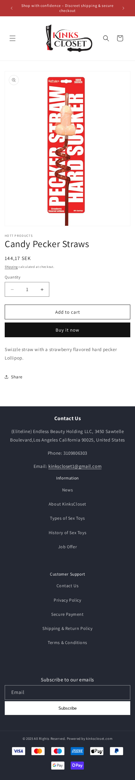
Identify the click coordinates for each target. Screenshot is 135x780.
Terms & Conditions (67, 642)
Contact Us (68, 585)
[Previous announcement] (12, 8)
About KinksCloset (67, 504)
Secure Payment (67, 614)
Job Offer (67, 547)
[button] (12, 38)
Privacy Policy (67, 600)
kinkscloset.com (99, 738)
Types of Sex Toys (67, 518)
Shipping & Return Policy (67, 628)
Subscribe (67, 708)
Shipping (11, 267)
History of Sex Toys (67, 532)
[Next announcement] (123, 8)
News (67, 490)
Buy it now (67, 330)
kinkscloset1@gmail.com (74, 466)
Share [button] (17, 377)
